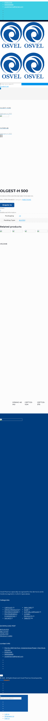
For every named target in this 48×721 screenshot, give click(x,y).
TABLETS (27, 618)
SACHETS (7, 618)
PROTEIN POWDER (11, 612)
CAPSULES (8, 607)
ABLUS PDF (4, 632)
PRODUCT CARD (6, 636)
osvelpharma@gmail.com (13, 7)
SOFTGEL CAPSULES (31, 612)
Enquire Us (7, 205)
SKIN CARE (28, 607)
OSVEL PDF (4, 634)
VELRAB (3, 244)
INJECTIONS (26, 199)
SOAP (26, 610)
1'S (20, 216)
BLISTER (22, 220)
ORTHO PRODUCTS (11, 610)
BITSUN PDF (4, 629)
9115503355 (8, 2)
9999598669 (8, 5)
